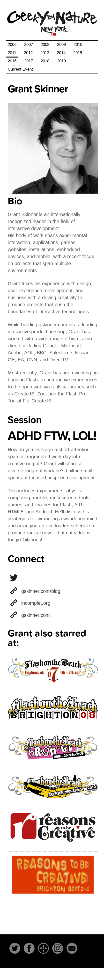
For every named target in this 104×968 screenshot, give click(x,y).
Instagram (57, 948)
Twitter (14, 948)
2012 (28, 53)
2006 (12, 44)
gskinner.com (35, 615)
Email (72, 948)
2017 (28, 61)
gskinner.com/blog (40, 591)
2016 (12, 61)
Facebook (29, 948)
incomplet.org (35, 603)
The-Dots (43, 948)
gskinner (14, 578)
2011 (12, 53)
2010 (78, 44)
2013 (44, 53)
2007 (28, 44)
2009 (61, 44)
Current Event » (22, 69)
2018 (45, 61)
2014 (61, 53)
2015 (77, 53)
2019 (61, 61)
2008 (45, 44)
